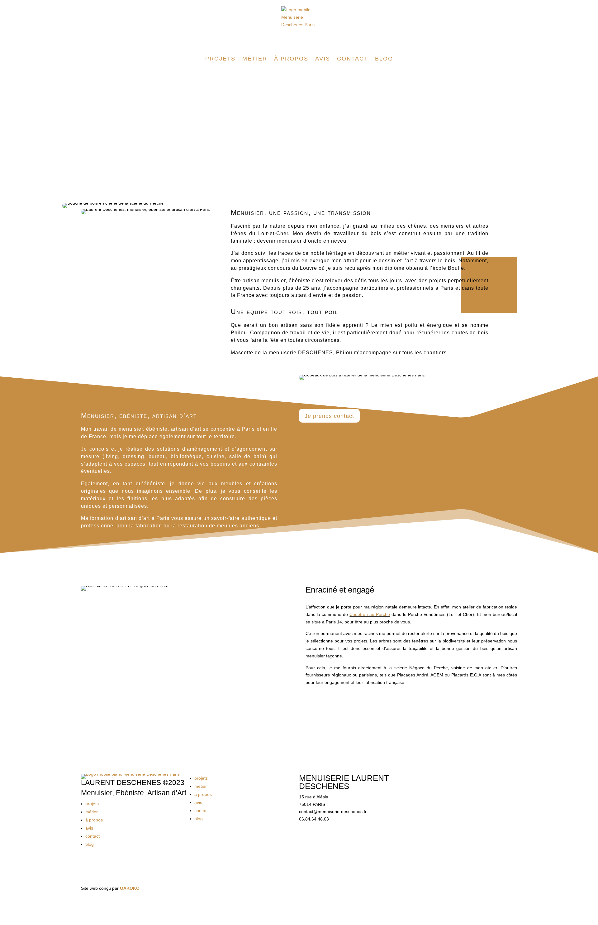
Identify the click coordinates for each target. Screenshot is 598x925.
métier (254, 59)
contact (352, 59)
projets (220, 59)
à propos (291, 59)
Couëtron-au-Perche (369, 614)
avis (322, 59)
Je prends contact (329, 416)
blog (384, 59)
